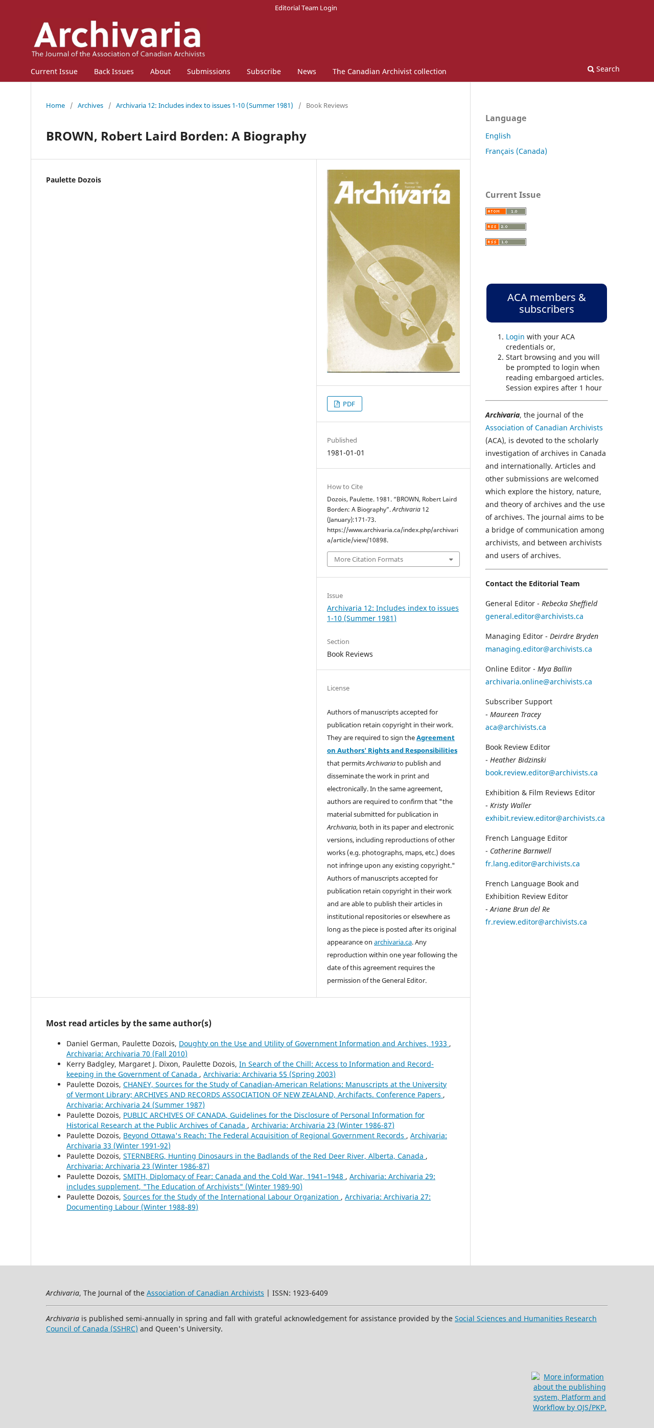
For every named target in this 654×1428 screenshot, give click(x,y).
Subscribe (264, 71)
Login (515, 336)
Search (607, 69)
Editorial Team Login (306, 7)
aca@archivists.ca (515, 727)
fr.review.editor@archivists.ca (536, 922)
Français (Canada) (516, 151)
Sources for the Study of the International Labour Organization (232, 1197)
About (160, 71)
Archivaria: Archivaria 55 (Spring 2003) (269, 1074)
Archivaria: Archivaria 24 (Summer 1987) (135, 1105)
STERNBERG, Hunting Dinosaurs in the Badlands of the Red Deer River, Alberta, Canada (274, 1156)
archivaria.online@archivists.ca (538, 681)
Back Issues (114, 71)
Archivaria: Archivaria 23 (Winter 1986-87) (322, 1125)
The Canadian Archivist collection (390, 71)
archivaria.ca (393, 942)
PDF (348, 403)
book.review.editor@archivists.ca (541, 772)
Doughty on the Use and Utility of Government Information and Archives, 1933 (314, 1043)
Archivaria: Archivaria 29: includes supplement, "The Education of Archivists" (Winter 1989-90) (250, 1181)
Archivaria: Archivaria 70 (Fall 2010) (127, 1053)
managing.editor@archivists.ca (538, 649)
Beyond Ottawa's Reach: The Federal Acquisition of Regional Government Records (264, 1135)
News (306, 71)
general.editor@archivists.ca (534, 616)
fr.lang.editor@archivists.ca (532, 863)
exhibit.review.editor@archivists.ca (545, 818)
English (498, 136)
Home (55, 105)
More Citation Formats (368, 559)
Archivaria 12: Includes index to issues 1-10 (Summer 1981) (204, 105)
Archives (90, 105)
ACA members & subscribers (546, 303)
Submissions (208, 71)
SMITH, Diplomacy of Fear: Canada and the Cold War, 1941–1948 (234, 1176)
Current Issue (54, 71)
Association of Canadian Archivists (544, 427)
